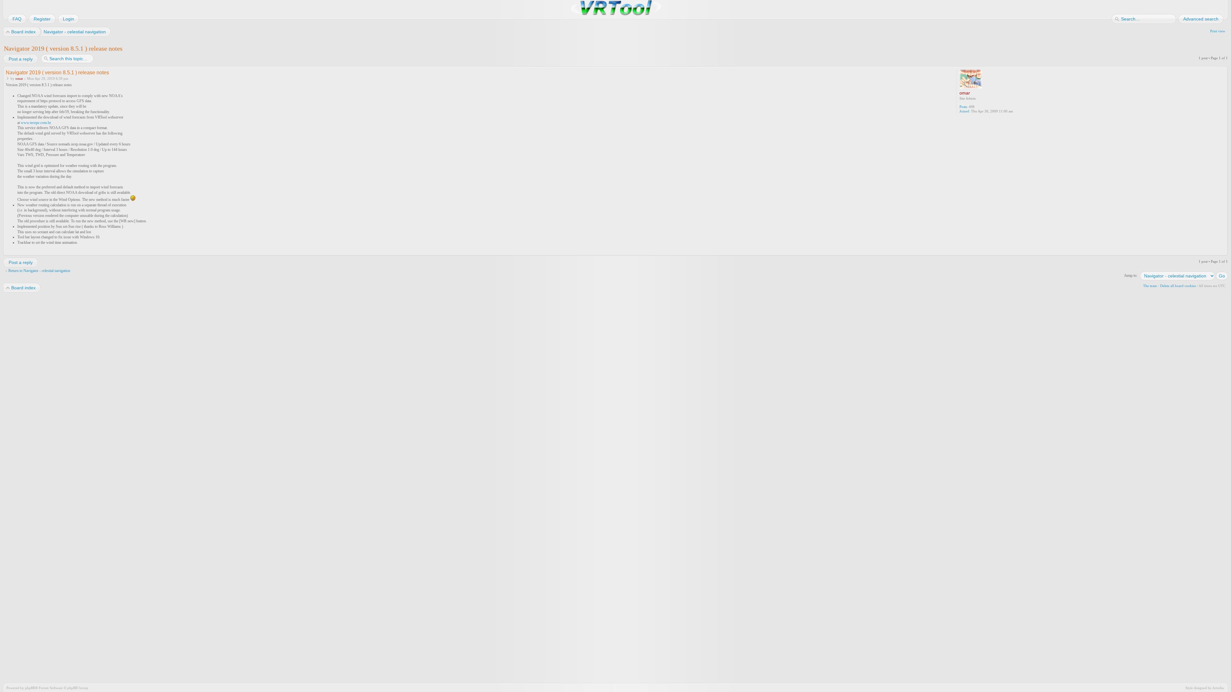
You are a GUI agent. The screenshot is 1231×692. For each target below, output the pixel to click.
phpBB (30, 688)
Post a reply (21, 59)
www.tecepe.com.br (36, 122)
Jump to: (1130, 275)
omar (19, 78)
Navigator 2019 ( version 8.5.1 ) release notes (63, 48)
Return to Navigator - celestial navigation (39, 270)
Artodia (1218, 688)
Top (1223, 251)
